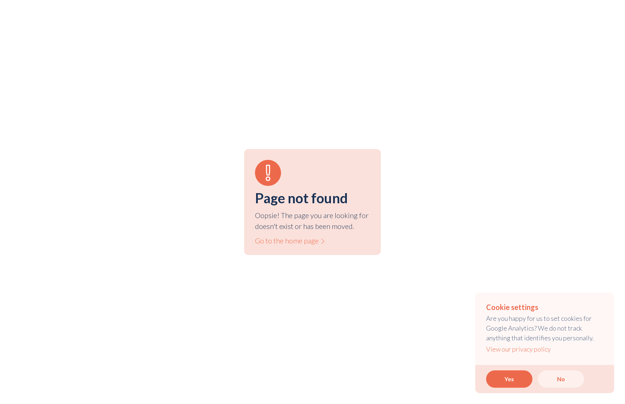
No (561, 378)
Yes (509, 378)
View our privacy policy (518, 349)
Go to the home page (290, 240)
